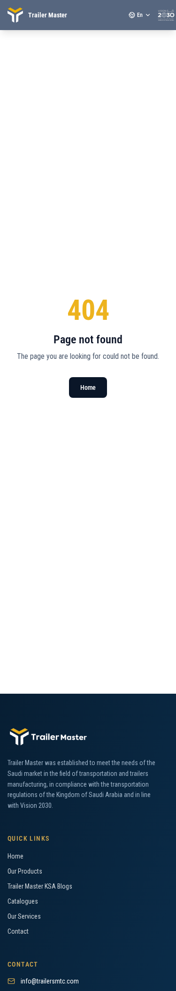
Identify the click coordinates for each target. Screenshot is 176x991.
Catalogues (23, 901)
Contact (18, 931)
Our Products (25, 871)
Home (88, 387)
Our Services (24, 916)
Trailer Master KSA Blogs (40, 886)
